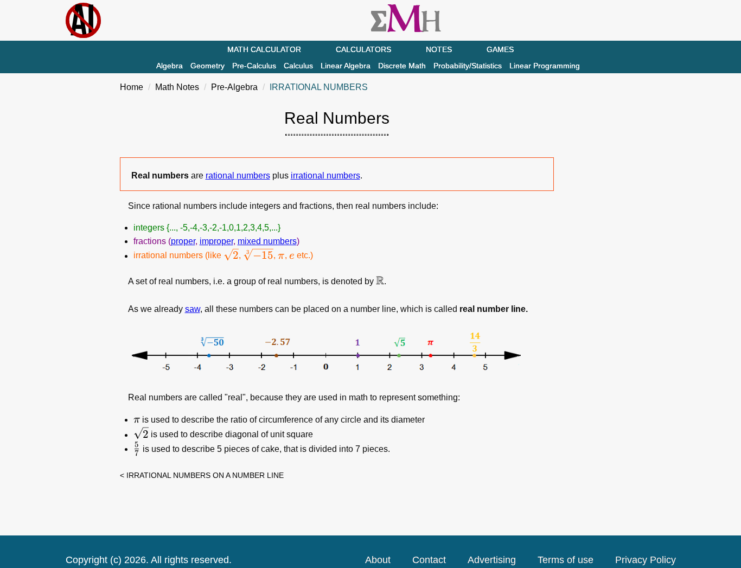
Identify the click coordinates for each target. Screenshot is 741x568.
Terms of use (565, 559)
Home (131, 87)
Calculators (363, 49)
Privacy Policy (645, 559)
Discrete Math (402, 65)
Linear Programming (544, 65)
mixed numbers (267, 241)
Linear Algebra (345, 65)
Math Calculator (264, 49)
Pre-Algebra (234, 87)
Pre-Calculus (254, 65)
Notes (439, 49)
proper (183, 241)
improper (216, 241)
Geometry (207, 65)
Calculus (298, 65)
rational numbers (238, 175)
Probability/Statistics (467, 65)
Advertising (492, 559)
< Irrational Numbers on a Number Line (202, 475)
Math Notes (177, 87)
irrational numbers (325, 175)
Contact (429, 559)
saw (192, 309)
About (378, 559)
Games (500, 49)
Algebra (169, 65)
